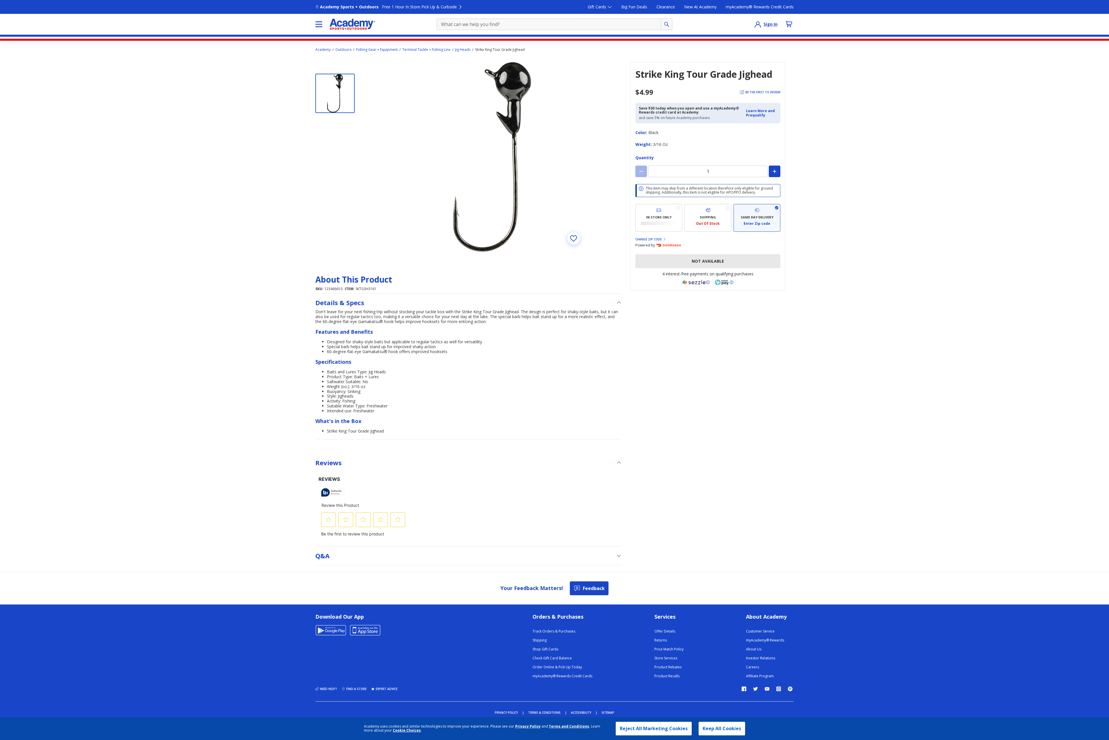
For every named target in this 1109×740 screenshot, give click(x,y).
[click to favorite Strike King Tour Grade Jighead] (573, 238)
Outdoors (343, 50)
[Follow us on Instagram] (778, 688)
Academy (323, 50)
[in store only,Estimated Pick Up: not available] (659, 217)
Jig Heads (462, 50)
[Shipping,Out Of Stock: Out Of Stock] (708, 217)
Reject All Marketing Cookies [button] (654, 728)
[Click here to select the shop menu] (318, 24)
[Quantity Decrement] (641, 171)
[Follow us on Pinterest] (790, 688)
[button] (761, 113)
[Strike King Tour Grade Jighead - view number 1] (335, 93)
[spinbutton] (708, 171)
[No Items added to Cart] (789, 24)
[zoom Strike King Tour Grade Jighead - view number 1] (492, 157)
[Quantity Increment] (774, 171)
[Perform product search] (666, 24)
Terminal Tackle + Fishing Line (426, 50)
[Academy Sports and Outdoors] (352, 24)
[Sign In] (757, 24)
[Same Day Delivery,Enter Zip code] (757, 217)
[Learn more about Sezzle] (696, 282)
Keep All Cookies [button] (722, 728)
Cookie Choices (407, 730)
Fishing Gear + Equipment (377, 50)
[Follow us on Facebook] (743, 688)
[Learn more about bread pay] (724, 282)
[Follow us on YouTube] (767, 688)
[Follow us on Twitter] (755, 688)
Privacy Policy (528, 726)
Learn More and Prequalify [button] (760, 112)
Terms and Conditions (569, 726)
